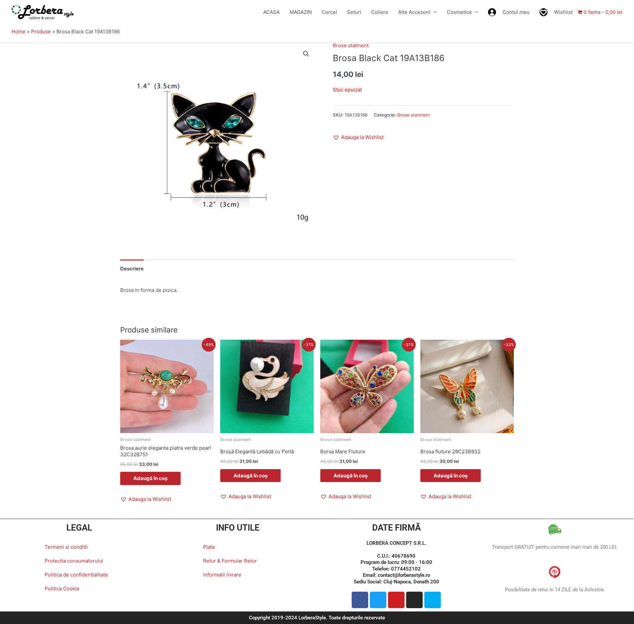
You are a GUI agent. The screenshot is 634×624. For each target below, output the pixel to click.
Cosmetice (459, 12)
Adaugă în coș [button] (150, 478)
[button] (306, 54)
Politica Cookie (62, 588)
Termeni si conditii (66, 547)
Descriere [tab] (132, 268)
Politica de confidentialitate (76, 575)
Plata (209, 547)
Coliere (379, 12)
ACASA (271, 12)
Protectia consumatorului (74, 561)
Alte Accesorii (414, 12)
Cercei (329, 12)
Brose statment (351, 45)
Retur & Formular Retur (230, 561)
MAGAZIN (301, 12)
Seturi (354, 12)
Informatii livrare (222, 575)
